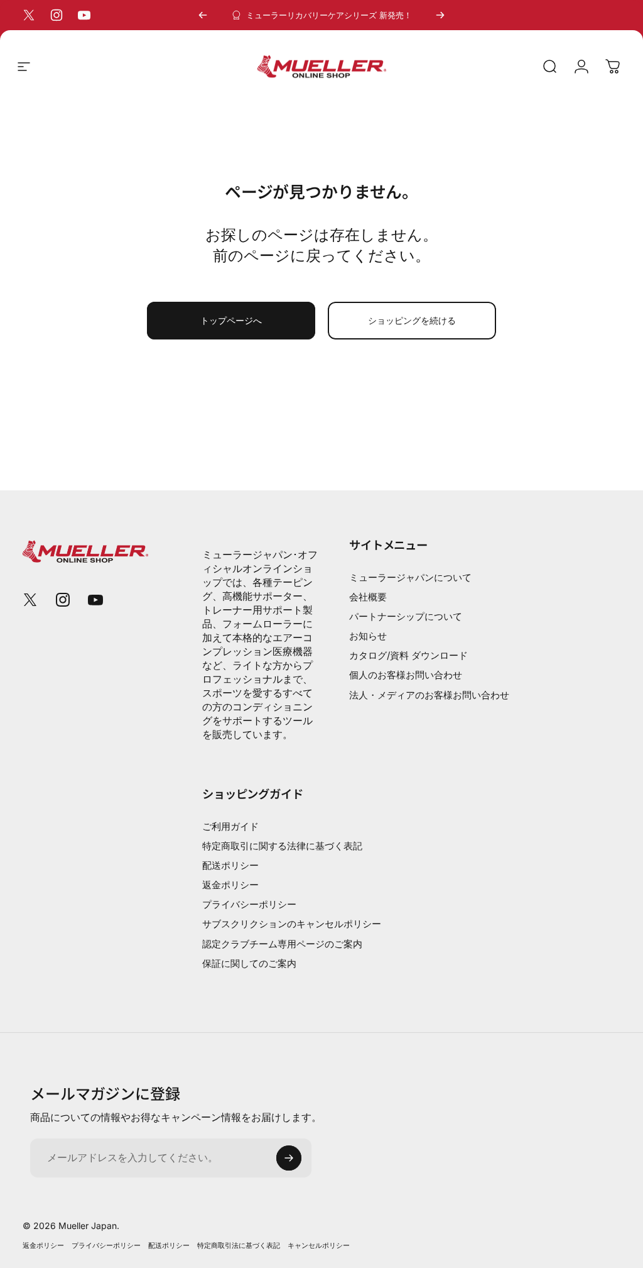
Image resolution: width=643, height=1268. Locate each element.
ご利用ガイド (230, 826)
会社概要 (368, 597)
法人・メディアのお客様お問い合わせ (429, 695)
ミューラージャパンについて (410, 577)
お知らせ (368, 636)
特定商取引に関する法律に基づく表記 (282, 846)
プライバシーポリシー (249, 904)
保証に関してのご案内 (249, 963)
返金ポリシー (230, 885)
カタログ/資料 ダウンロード (408, 655)
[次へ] (440, 15)
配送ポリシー (230, 865)
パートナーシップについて (405, 616)
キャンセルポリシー (319, 1245)
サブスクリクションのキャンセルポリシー (291, 924)
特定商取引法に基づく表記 (238, 1245)
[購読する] (288, 1158)
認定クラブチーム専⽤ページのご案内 (282, 944)
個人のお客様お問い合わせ (405, 675)
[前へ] (203, 15)
